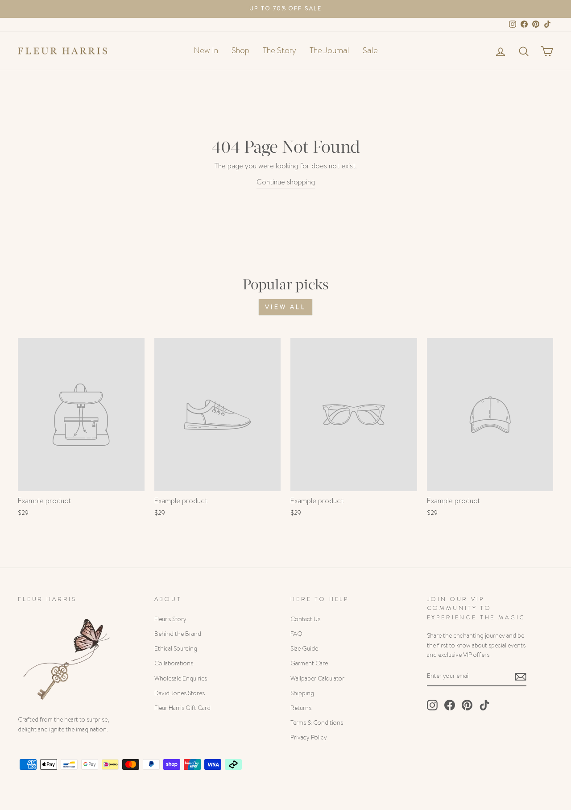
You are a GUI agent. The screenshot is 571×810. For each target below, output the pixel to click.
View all (285, 306)
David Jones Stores (179, 693)
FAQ (296, 634)
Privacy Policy (308, 737)
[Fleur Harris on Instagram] (432, 705)
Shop (240, 50)
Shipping (302, 693)
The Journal (329, 50)
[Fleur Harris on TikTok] (484, 705)
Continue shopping (286, 182)
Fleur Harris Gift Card (182, 708)
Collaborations (173, 663)
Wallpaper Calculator (317, 678)
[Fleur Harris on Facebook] (449, 705)
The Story (279, 50)
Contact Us (305, 619)
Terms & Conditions (316, 722)
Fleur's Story (170, 619)
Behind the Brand (177, 634)
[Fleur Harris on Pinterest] (467, 705)
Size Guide (304, 648)
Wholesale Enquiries (180, 678)
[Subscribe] (520, 676)
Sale (370, 50)
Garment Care (309, 663)
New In (206, 50)
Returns (300, 708)
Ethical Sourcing (175, 648)
